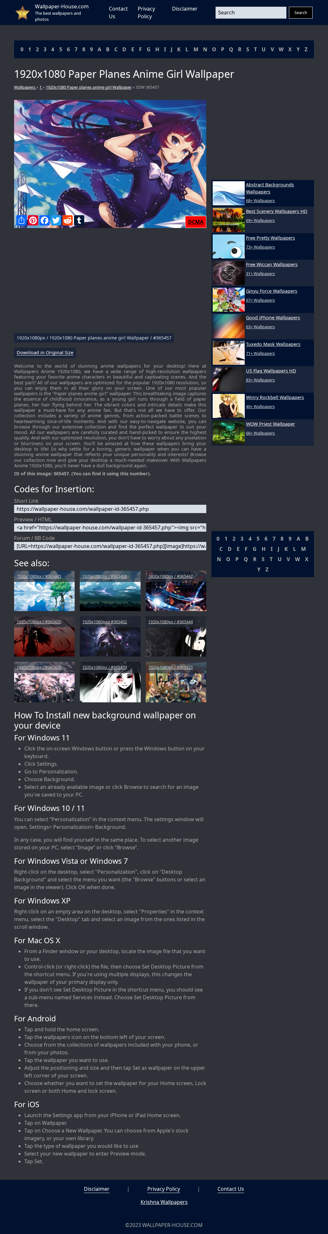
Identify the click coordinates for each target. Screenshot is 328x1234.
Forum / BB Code (34, 538)
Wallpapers (25, 87)
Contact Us (230, 1188)
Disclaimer (185, 8)
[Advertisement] (110, 283)
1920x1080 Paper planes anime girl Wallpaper (89, 87)
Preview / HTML (33, 519)
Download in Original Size (45, 352)
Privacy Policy (163, 1188)
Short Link (26, 500)
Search (300, 12)
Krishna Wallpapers (164, 1201)
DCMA (195, 221)
